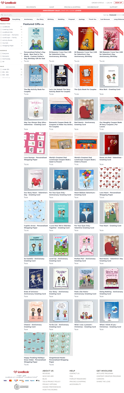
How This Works (50, 390)
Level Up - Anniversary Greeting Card (58, 260)
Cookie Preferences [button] (52, 387)
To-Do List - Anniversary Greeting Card (59, 326)
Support (113, 7)
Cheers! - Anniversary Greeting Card (33, 326)
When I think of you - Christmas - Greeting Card (110, 326)
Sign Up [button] (118, 3)
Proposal (71, 19)
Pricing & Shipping (72, 7)
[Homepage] (9, 2)
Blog (45, 379)
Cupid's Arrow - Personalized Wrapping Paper (36, 227)
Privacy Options (50, 384)
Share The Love (103, 381)
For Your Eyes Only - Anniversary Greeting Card (60, 194)
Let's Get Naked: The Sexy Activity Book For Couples (59, 90)
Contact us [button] (74, 373)
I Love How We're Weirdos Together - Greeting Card (60, 227)
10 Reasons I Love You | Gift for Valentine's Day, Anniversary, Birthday (60, 54)
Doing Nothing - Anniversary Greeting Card (111, 293)
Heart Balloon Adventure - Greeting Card (85, 194)
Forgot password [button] (78, 379)
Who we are (48, 376)
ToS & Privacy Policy (51, 381)
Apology (82, 19)
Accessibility (75, 384)
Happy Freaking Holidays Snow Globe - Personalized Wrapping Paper (35, 360)
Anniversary (28, 19)
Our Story (40, 19)
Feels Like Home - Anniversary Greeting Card (85, 293)
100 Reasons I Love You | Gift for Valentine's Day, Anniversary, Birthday (111, 54)
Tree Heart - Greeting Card (110, 226)
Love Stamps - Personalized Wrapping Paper (35, 159)
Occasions (10, 7)
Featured (5, 19)
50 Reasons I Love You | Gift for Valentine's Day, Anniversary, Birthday (85, 54)
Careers (100, 379)
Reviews (46, 373)
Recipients (31, 7)
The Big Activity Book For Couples (34, 90)
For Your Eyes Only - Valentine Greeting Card (84, 227)
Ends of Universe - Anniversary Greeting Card (35, 293)
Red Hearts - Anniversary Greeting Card (84, 123)
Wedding (61, 19)
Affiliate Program (105, 373)
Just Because (105, 19)
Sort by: (106, 15)
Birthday (51, 19)
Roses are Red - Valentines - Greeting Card (111, 159)
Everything (16, 19)
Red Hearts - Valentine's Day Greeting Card (111, 260)
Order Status (98, 3)
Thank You (92, 19)
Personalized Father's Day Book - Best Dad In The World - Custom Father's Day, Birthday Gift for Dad (34, 55)
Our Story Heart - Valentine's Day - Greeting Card (35, 194)
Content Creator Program (109, 376)
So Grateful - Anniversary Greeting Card (34, 260)
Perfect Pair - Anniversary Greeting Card (85, 260)
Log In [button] (109, 3)
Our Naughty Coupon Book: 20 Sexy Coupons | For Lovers (111, 125)
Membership (93, 7)
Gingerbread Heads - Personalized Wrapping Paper (58, 360)
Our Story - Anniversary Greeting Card (58, 293)
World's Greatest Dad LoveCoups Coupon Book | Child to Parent (85, 160)
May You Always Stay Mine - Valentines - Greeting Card (35, 123)
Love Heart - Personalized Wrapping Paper (110, 194)
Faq (71, 376)
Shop (51, 7)
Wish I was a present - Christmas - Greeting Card (85, 326)
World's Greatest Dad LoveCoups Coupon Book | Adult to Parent (60, 160)
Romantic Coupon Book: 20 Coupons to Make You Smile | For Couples (61, 125)
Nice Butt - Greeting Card (110, 89)
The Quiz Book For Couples (85, 89)
